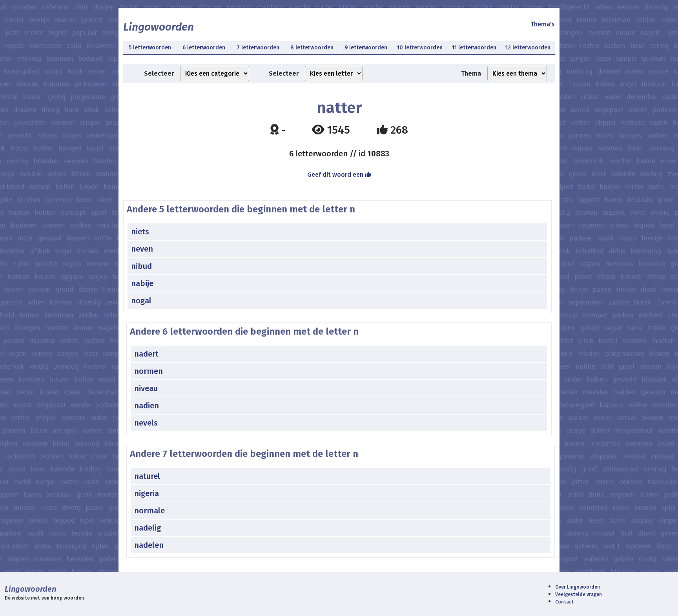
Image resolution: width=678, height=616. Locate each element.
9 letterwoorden (365, 47)
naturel (147, 476)
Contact (564, 602)
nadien (146, 405)
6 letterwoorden (203, 47)
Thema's (542, 24)
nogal (141, 300)
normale (149, 510)
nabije (142, 283)
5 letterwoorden (150, 47)
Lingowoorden (158, 26)
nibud (141, 266)
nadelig (147, 528)
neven (142, 249)
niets (140, 231)
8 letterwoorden (312, 47)
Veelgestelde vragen (578, 594)
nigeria (146, 493)
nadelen (149, 545)
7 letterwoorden (258, 47)
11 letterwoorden (474, 47)
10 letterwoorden (420, 47)
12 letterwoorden (527, 47)
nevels (146, 423)
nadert (146, 354)
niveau (146, 388)
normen (148, 371)
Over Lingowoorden (577, 587)
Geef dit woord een (336, 174)
